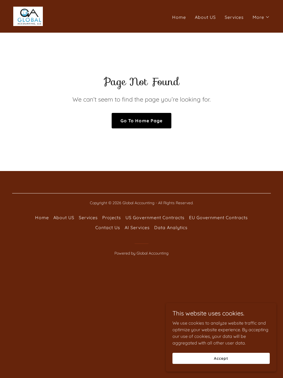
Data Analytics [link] (171, 227)
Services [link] (234, 17)
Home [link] (179, 17)
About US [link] (205, 17)
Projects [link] (111, 217)
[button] (261, 17)
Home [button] (42, 217)
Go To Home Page (141, 120)
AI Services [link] (137, 227)
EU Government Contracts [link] (218, 217)
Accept (221, 358)
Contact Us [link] (107, 227)
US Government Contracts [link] (154, 217)
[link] (28, 16)
